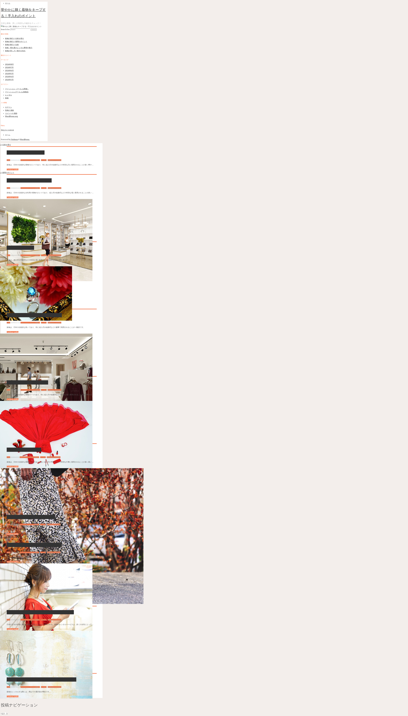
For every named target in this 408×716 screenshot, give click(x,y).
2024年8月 (9, 64)
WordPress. (25, 139)
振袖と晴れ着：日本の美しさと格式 (34, 545)
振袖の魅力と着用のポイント (16, 41)
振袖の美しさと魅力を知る (15, 51)
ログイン (8, 107)
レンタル (8, 95)
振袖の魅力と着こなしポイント (31, 517)
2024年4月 (9, 76)
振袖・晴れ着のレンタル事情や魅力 (18, 48)
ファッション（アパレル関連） (17, 89)
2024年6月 (9, 70)
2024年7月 (9, 67)
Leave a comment (55, 160)
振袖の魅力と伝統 (12, 45)
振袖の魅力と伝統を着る (14, 38)
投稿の (9, 110)
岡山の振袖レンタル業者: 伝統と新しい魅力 (40, 612)
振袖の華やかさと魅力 (24, 450)
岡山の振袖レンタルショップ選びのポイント (41, 679)
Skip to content (7, 130)
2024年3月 (9, 80)
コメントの (11, 113)
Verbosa (14, 139)
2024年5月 (9, 73)
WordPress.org (11, 116)
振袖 (6, 98)
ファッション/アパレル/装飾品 (16, 92)
